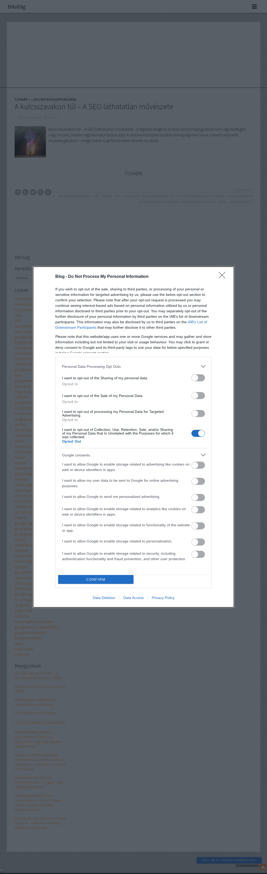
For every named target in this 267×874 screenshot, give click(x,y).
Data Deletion (104, 598)
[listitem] (133, 366)
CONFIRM (96, 580)
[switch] (198, 377)
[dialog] (133, 437)
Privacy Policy (163, 598)
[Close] (224, 277)
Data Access (133, 598)
